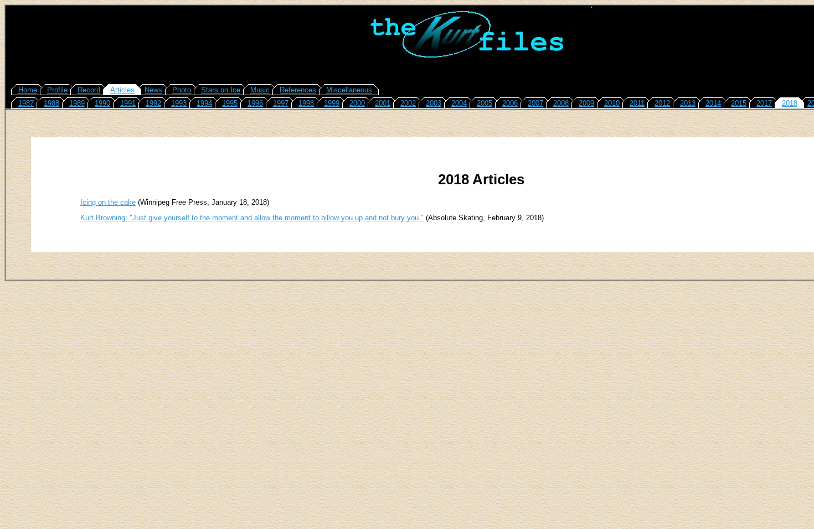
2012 (662, 103)
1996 (255, 103)
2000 (357, 103)
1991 (128, 103)
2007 (535, 103)
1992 (153, 103)
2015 (738, 103)
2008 (561, 103)
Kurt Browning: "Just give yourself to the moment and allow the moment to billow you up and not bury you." (252, 218)
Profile (57, 90)
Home (27, 90)
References (298, 90)
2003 (433, 103)
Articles (122, 90)
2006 (510, 103)
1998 (306, 103)
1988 (51, 103)
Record (89, 90)
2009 (586, 103)
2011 (637, 103)
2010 (612, 103)
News (153, 90)
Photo (181, 90)
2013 (687, 103)
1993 (179, 103)
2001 (382, 103)
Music (260, 90)
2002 (408, 103)
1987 (26, 103)
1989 (77, 103)
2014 (713, 103)
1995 (230, 103)
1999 (331, 103)
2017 (764, 103)
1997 (280, 103)
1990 (102, 103)
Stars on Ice (220, 90)
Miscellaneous (349, 90)
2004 (459, 103)
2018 (789, 103)
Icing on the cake (108, 202)
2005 (484, 103)
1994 (204, 103)
